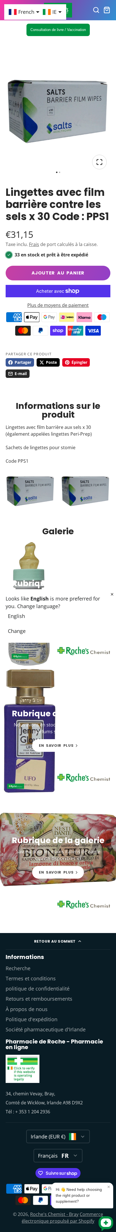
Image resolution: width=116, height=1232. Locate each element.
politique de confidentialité (38, 988)
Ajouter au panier (58, 273)
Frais (34, 244)
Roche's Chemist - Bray (54, 1214)
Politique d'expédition (31, 1019)
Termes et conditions (31, 978)
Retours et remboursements (39, 998)
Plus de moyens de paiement (58, 305)
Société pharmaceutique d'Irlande (46, 1029)
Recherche (18, 968)
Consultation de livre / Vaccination (58, 30)
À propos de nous (27, 1009)
